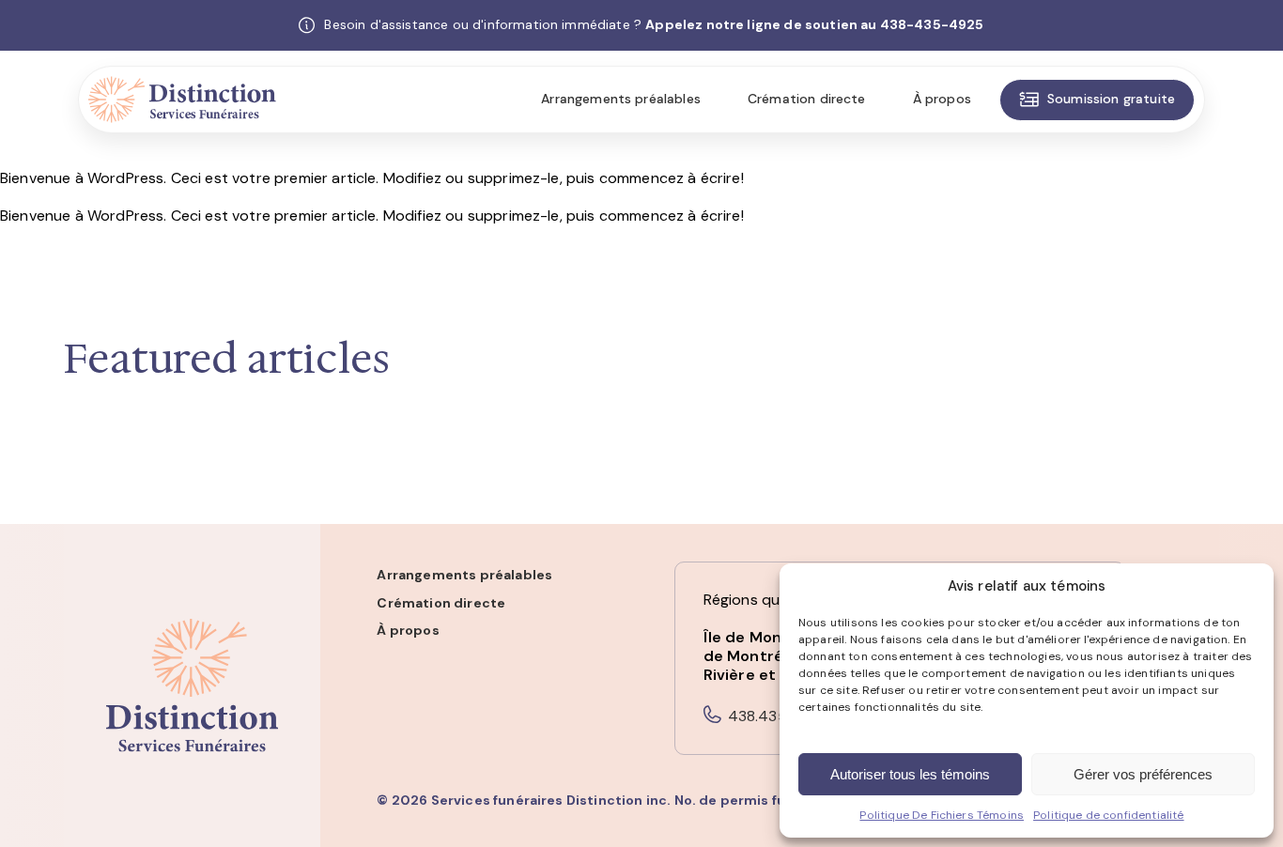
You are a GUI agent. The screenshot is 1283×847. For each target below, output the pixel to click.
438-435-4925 (932, 24)
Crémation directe (807, 98)
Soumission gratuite (1111, 98)
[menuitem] (620, 100)
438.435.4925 (778, 716)
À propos (942, 98)
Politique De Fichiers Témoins (941, 815)
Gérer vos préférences (1143, 774)
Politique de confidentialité (1108, 815)
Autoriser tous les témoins (910, 774)
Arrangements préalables (621, 98)
